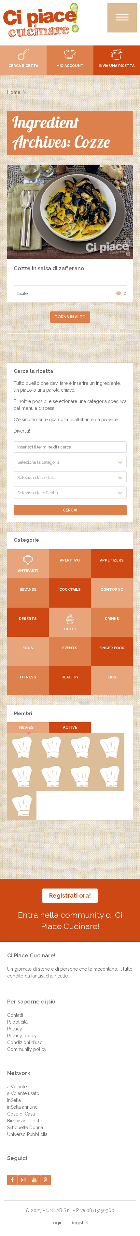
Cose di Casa (21, 1113)
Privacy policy (22, 1035)
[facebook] (12, 1180)
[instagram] (23, 1180)
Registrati (80, 1222)
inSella (14, 1100)
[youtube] (34, 1180)
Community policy (27, 1049)
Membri (23, 713)
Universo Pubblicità (27, 1134)
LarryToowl (80, 786)
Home (13, 92)
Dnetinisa (80, 756)
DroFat (21, 786)
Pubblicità (17, 1022)
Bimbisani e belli (24, 1120)
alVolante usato (23, 1093)
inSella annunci (22, 1107)
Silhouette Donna (25, 1127)
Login (56, 1222)
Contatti (15, 1015)
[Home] (41, 20)
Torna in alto (70, 317)
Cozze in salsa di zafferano (49, 268)
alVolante (17, 1086)
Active (70, 727)
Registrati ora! (70, 895)
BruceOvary (22, 815)
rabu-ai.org (51, 786)
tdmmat (51, 756)
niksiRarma (109, 786)
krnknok (109, 756)
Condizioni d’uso (25, 1042)
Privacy (14, 1028)
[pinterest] (45, 1180)
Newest (27, 727)
